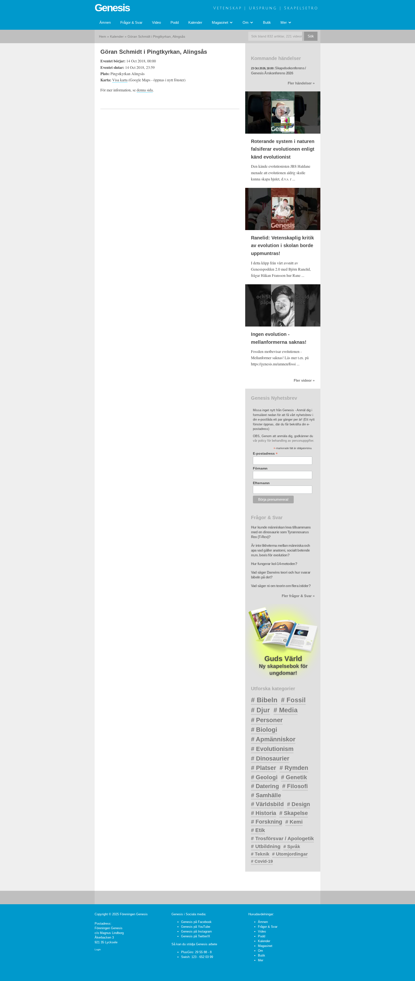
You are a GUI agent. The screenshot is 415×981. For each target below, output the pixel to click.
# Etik (258, 830)
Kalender (195, 22)
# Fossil (293, 700)
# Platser (263, 767)
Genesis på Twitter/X (195, 936)
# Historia (263, 813)
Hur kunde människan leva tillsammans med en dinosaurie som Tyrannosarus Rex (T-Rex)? (281, 532)
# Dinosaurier (270, 758)
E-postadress (265, 453)
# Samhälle (266, 795)
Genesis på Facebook (196, 922)
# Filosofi (295, 786)
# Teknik (260, 853)
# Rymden (294, 768)
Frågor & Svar (131, 22)
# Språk (291, 846)
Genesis (112, 7)
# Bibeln (264, 700)
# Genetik (294, 777)
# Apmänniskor (273, 739)
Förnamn (260, 468)
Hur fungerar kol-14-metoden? (274, 564)
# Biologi (264, 729)
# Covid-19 (262, 861)
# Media (286, 710)
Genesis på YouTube (195, 926)
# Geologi (264, 777)
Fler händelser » (301, 83)
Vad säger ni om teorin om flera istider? (281, 586)
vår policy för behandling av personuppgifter (283, 440)
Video (156, 22)
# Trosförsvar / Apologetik (282, 838)
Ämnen (105, 22)
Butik (267, 22)
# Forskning (266, 822)
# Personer (267, 720)
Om (260, 950)
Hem (102, 36)
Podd (175, 22)
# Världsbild (267, 804)
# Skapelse (293, 813)
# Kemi (294, 822)
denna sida (145, 89)
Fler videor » (304, 380)
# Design (298, 804)
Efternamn (261, 483)
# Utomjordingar (290, 853)
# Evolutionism (272, 748)
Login (98, 949)
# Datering (265, 786)
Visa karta (120, 79)
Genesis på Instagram (196, 931)
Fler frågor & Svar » (298, 596)
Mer (260, 960)
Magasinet (265, 946)
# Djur (260, 710)
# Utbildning (266, 846)
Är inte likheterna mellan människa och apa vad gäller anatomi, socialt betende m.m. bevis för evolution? (280, 550)
